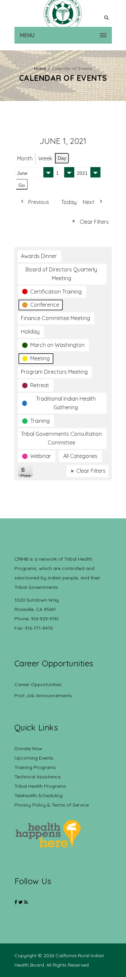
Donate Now (28, 748)
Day (62, 158)
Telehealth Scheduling (38, 795)
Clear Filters (94, 221)
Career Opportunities (37, 684)
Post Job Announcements (43, 695)
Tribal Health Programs (40, 786)
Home (40, 68)
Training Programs (35, 767)
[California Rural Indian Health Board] (63, 13)
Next (88, 202)
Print (26, 474)
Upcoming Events (33, 758)
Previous (38, 202)
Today (69, 202)
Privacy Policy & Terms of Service (51, 805)
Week (45, 158)
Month (25, 158)
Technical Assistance (37, 777)
